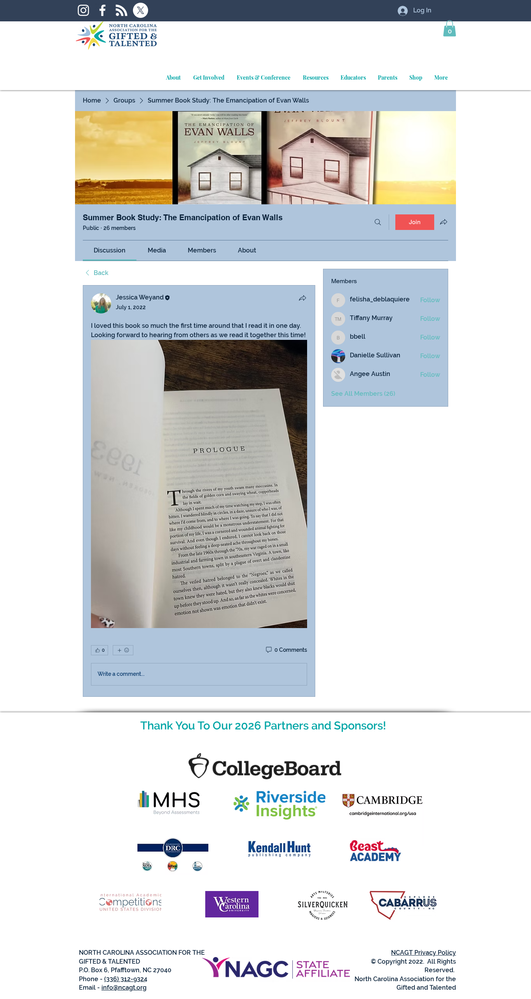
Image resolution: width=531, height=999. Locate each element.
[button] (449, 28)
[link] (110, 250)
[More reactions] (123, 650)
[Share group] (443, 221)
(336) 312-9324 (125, 979)
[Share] (302, 298)
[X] (140, 10)
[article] (199, 490)
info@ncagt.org (124, 987)
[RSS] (121, 10)
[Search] (378, 222)
